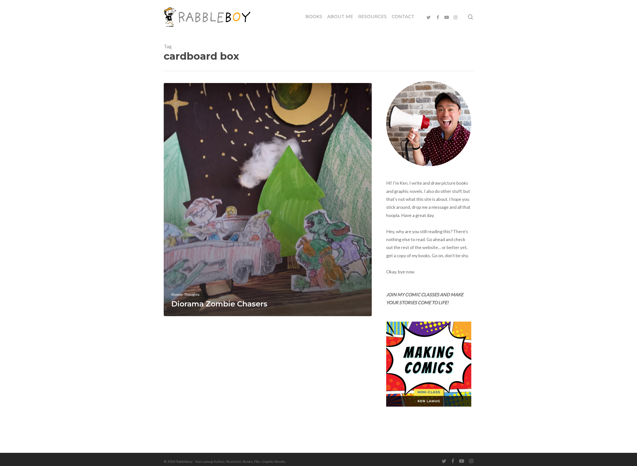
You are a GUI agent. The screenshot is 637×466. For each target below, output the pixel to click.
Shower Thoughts (185, 294)
